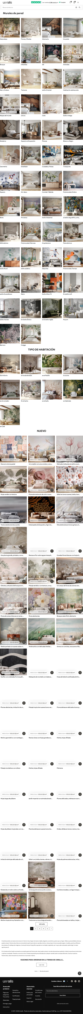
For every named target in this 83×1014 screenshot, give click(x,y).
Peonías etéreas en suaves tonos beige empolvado (40, 829)
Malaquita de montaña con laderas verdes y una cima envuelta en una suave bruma (40, 677)
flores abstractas (34, 616)
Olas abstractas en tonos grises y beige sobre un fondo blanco (68, 525)
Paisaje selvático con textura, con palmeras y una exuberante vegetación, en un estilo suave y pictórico (40, 585)
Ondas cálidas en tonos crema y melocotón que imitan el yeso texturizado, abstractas (68, 829)
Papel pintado (16, 999)
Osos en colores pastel (8, 464)
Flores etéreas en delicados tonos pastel (68, 707)
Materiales (6, 1000)
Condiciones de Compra (38, 991)
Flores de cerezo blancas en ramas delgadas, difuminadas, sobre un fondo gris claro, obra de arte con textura (12, 616)
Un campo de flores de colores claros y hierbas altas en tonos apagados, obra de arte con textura (68, 585)
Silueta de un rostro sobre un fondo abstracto (12, 890)
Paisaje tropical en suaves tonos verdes (40, 707)
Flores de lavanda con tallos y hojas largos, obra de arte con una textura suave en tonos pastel (68, 920)
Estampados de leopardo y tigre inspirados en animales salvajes (40, 525)
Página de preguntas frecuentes (6, 994)
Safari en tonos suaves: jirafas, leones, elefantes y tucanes (68, 494)
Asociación (38, 999)
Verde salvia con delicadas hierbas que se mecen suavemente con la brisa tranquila (40, 646)
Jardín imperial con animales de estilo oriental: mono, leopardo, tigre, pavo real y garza (40, 798)
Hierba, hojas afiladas (64, 738)
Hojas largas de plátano (8, 798)
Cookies (37, 996)
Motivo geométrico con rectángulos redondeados (12, 738)
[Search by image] (76, 7)
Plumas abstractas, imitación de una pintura (12, 707)
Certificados (16, 996)
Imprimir (29, 998)
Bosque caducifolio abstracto (66, 616)
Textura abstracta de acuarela (10, 525)
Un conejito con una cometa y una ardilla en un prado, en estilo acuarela (40, 464)
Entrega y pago (7, 1003)
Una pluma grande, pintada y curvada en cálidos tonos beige (12, 555)
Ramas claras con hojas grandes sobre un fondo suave (40, 738)
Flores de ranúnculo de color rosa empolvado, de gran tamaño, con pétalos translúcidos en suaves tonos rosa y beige (40, 494)
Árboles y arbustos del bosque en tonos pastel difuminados (12, 585)
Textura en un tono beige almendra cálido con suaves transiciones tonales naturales (40, 920)
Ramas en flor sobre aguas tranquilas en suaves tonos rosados (40, 555)
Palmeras (60, 768)
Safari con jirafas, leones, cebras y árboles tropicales (40, 859)
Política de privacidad (30, 993)
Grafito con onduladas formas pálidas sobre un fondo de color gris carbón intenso (12, 677)
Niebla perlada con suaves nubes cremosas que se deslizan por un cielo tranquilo (12, 646)
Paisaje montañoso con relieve (10, 768)
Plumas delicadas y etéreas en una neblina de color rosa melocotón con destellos (68, 798)
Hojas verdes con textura (9, 494)
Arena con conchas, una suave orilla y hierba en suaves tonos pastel (68, 646)
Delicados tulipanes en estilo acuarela (68, 464)
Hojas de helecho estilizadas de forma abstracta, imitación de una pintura (68, 677)
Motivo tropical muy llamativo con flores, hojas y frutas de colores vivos (12, 920)
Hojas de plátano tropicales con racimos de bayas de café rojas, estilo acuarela (12, 829)
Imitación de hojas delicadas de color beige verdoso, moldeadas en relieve (12, 859)
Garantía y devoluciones (16, 991)
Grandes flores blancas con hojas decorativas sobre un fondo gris (68, 555)
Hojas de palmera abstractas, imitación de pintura (68, 859)
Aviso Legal (30, 1001)
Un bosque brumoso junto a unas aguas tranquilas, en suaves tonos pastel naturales (40, 890)
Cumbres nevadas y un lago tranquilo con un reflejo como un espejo (68, 890)
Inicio (36, 971)
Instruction (6, 1007)
